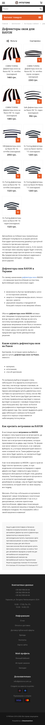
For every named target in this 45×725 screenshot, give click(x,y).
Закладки (22, 668)
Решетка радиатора (13, 563)
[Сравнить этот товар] (18, 53)
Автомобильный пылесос (15, 560)
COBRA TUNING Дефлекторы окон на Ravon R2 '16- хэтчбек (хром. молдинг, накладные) (33, 71)
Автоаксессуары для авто (15, 543)
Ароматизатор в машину (15, 535)
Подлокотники (30, 560)
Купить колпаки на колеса (24, 549)
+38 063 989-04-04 (22, 595)
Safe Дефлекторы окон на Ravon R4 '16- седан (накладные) (33, 110)
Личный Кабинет (22, 658)
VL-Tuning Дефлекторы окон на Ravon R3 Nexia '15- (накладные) (33, 185)
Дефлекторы (33, 532)
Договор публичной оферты (22, 630)
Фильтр (13, 41)
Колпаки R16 (23, 565)
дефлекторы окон (29, 277)
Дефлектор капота (22, 532)
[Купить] (18, 60)
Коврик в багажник (27, 527)
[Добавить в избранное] (18, 47)
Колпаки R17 (33, 565)
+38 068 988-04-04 (22, 590)
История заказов (22, 663)
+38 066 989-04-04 (22, 592)
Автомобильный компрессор (16, 557)
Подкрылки (33, 541)
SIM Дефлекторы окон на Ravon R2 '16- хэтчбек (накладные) (12, 149)
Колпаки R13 (26, 563)
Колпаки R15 (14, 565)
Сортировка (35, 41)
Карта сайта (22, 645)
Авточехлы (10, 549)
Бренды (22, 635)
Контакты (22, 640)
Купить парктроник (26, 538)
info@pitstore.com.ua (22, 681)
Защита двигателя (13, 527)
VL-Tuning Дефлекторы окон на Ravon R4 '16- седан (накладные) (11, 221)
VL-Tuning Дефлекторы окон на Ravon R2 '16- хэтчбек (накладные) (11, 185)
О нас (22, 620)
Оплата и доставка (22, 625)
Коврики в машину (13, 530)
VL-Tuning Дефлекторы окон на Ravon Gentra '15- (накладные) (33, 149)
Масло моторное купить (29, 546)
